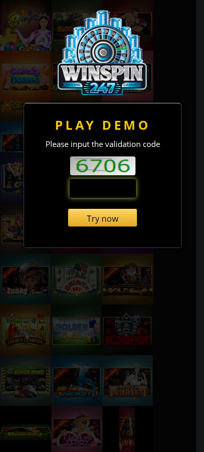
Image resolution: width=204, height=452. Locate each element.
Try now (102, 218)
